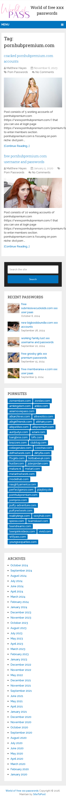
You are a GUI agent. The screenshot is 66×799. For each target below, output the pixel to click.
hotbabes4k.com (39, 458)
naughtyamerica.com (22, 484)
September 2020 (21, 732)
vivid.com (45, 531)
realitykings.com (19, 515)
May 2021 (16, 701)
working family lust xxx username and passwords (37, 340)
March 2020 (17, 764)
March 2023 (17, 649)
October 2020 (19, 727)
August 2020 (18, 737)
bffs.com (36, 437)
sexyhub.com (42, 515)
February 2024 (19, 602)
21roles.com (42, 400)
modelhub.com (19, 479)
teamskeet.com (38, 521)
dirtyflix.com (42, 453)
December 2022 (20, 664)
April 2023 (16, 643)
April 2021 (16, 706)
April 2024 (16, 591)
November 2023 (20, 617)
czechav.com (43, 447)
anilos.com (41, 406)
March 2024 (17, 596)
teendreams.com (20, 526)
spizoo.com (16, 521)
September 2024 (21, 570)
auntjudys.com (18, 432)
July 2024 (16, 581)
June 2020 (17, 748)
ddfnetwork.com (19, 453)
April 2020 (16, 758)
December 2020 (20, 717)
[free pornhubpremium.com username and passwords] (33, 193)
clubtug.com (38, 442)
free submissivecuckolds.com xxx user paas (39, 308)
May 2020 (16, 753)
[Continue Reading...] (16, 146)
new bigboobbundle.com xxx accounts (39, 324)
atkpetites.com (18, 427)
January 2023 (18, 659)
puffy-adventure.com (22, 505)
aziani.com (38, 432)
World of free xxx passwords (22, 790)
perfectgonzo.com (21, 489)
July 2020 (16, 743)
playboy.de (44, 489)
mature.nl (15, 468)
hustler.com (16, 463)
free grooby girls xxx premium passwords (34, 355)
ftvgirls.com (16, 458)
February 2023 (19, 654)
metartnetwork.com (22, 474)
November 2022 (20, 670)
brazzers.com (18, 442)
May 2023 (16, 638)
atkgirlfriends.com (20, 421)
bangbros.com (18, 437)
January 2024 (18, 607)
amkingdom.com (20, 406)
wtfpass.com (17, 536)
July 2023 (16, 633)
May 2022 (16, 675)
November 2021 (20, 685)
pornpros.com (18, 500)
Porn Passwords (17, 72)
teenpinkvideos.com (22, 531)
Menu (5, 24)
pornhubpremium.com (23, 494)
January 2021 (18, 711)
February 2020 (19, 769)
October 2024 (19, 565)
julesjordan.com (38, 463)
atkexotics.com (43, 416)
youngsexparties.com (23, 542)
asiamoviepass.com (21, 411)
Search (33, 279)
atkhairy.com (44, 421)
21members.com (20, 400)
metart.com (32, 468)
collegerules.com (20, 447)
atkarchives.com (19, 416)
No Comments (44, 72)
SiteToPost (39, 794)
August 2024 (18, 575)
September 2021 (21, 690)
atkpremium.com (43, 427)
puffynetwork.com (20, 510)
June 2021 (16, 696)
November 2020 (20, 722)
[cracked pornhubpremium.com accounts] (33, 92)
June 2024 (17, 586)
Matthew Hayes (16, 68)
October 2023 (19, 622)
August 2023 (18, 628)
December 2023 (20, 612)
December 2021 (20, 680)
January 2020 (18, 774)
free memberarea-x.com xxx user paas (39, 371)
